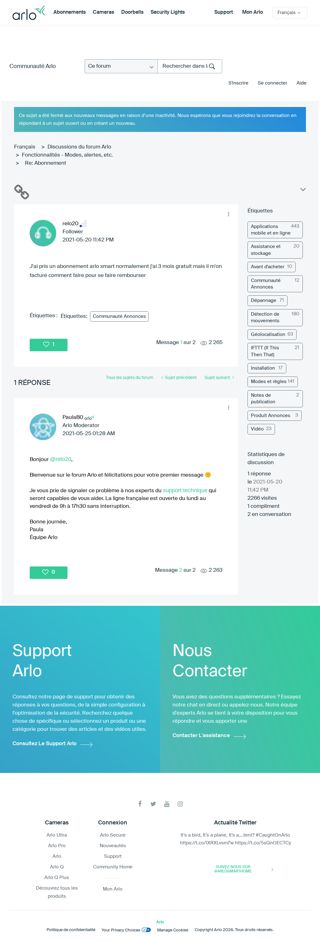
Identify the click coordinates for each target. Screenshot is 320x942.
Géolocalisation (268, 334)
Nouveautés (113, 845)
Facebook (140, 804)
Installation (263, 368)
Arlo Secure (113, 835)
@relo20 (60, 459)
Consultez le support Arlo (44, 743)
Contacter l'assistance (201, 735)
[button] (228, 214)
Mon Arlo (252, 12)
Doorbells (132, 12)
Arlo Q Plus (56, 877)
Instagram (180, 804)
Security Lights (168, 12)
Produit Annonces (270, 415)
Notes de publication (263, 398)
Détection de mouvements (265, 317)
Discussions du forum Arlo (79, 147)
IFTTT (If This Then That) (265, 351)
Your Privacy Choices (121, 930)
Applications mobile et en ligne (271, 230)
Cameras (103, 12)
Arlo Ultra (57, 835)
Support (223, 12)
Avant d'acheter (267, 267)
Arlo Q (57, 867)
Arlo (56, 856)
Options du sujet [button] (302, 191)
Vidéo (257, 429)
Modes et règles (269, 381)
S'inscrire (238, 83)
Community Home (112, 867)
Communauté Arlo (32, 66)
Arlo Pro (57, 845)
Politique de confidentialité (71, 930)
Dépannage (263, 300)
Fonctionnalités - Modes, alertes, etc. (67, 155)
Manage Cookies (172, 930)
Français (24, 147)
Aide (302, 83)
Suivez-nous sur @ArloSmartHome (233, 869)
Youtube (167, 804)
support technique (185, 490)
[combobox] (190, 66)
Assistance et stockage (266, 249)
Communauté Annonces (119, 316)
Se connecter (272, 83)
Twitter (153, 804)
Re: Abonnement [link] (45, 163)
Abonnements (69, 12)
